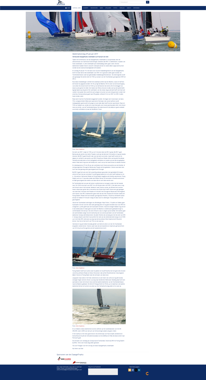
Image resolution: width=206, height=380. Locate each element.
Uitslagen (108, 8)
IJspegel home (76, 8)
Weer (101, 8)
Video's (129, 8)
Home (68, 8)
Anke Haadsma (80, 149)
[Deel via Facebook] (132, 370)
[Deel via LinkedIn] (139, 370)
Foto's (115, 8)
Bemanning (136, 8)
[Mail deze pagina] (129, 370)
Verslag (122, 8)
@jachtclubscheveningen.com (69, 369)
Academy (85, 8)
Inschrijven (94, 8)
